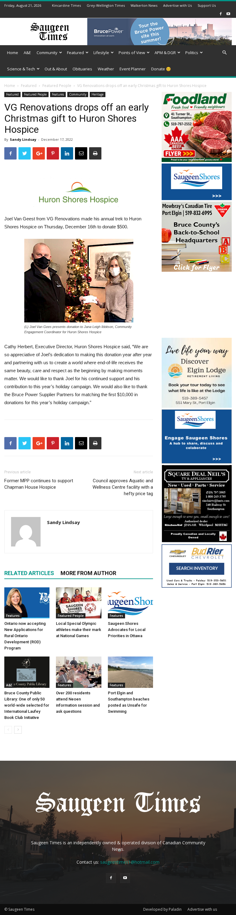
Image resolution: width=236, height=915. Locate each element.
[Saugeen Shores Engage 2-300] (197, 462)
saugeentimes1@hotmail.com (129, 862)
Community (47, 52)
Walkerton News (144, 5)
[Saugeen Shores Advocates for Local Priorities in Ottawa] (130, 602)
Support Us (207, 5)
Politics (191, 52)
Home (12, 52)
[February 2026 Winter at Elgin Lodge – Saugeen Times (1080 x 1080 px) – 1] (197, 406)
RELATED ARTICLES (29, 573)
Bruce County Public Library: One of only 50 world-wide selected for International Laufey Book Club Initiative (26, 705)
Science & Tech (21, 69)
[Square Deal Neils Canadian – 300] (197, 541)
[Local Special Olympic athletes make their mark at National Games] (78, 602)
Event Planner (133, 69)
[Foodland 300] (197, 160)
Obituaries (82, 69)
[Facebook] (220, 14)
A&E (27, 52)
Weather (106, 69)
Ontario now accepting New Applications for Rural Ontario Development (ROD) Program (25, 635)
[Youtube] (228, 14)
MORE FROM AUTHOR (88, 573)
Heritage (98, 94)
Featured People (56, 85)
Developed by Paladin (162, 909)
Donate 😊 (161, 69)
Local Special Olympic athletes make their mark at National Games (78, 629)
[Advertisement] (196, 305)
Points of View (132, 52)
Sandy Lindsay (23, 139)
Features (58, 94)
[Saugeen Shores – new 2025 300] (197, 198)
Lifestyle (101, 52)
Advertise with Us (177, 5)
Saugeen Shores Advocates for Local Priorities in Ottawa (126, 629)
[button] (224, 53)
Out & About (56, 69)
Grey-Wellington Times (106, 5)
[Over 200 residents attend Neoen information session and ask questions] (78, 672)
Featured (75, 52)
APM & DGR (165, 52)
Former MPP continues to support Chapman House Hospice (38, 484)
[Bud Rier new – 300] (197, 586)
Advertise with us (202, 909)
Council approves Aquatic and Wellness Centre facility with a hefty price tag (122, 487)
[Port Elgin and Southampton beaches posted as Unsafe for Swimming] (130, 672)
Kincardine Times (66, 5)
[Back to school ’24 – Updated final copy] (197, 270)
